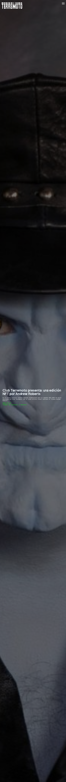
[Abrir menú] (63, 3)
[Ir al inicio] (12, 5)
